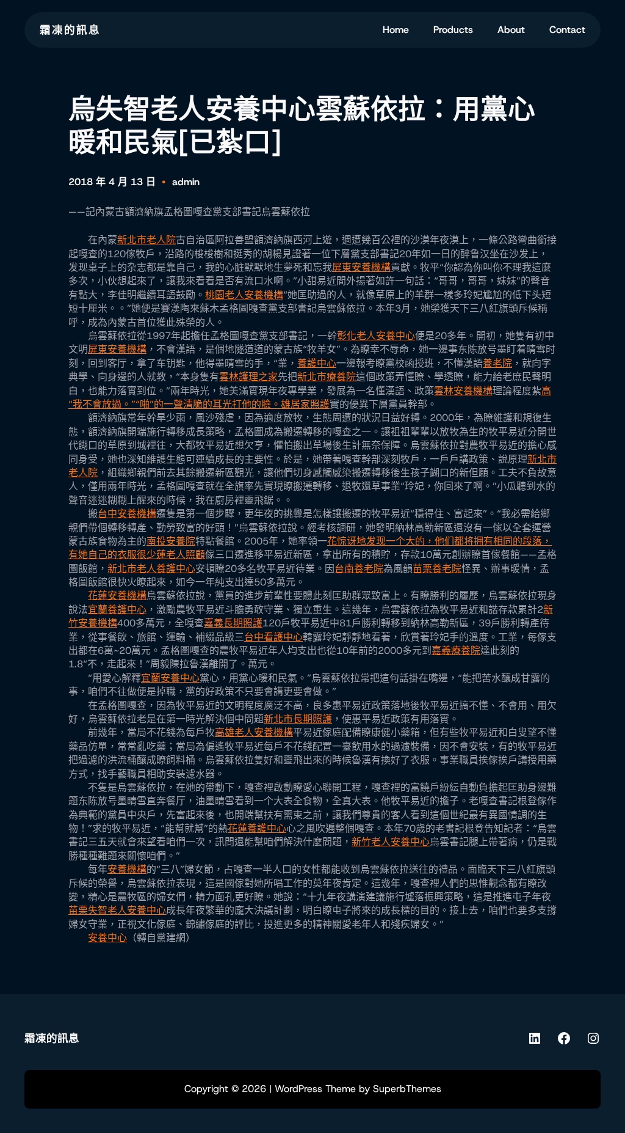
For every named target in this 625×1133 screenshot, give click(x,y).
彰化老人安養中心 (376, 335)
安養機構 (126, 869)
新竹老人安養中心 (391, 841)
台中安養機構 (127, 513)
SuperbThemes (407, 1088)
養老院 (497, 363)
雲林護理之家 (248, 376)
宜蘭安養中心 (170, 678)
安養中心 (107, 937)
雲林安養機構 (463, 390)
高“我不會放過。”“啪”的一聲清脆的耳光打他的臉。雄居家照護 (309, 397)
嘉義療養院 (456, 650)
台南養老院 (358, 568)
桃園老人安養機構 (244, 294)
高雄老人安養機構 (254, 732)
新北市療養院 (326, 376)
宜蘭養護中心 (117, 609)
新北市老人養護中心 (151, 568)
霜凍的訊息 (70, 30)
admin (186, 181)
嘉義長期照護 (233, 623)
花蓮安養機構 (117, 595)
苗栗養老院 (437, 568)
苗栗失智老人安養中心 (117, 910)
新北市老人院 (146, 239)
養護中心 (316, 363)
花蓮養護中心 (257, 828)
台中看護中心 (273, 637)
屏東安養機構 (361, 267)
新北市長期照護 (298, 719)
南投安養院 (170, 541)
